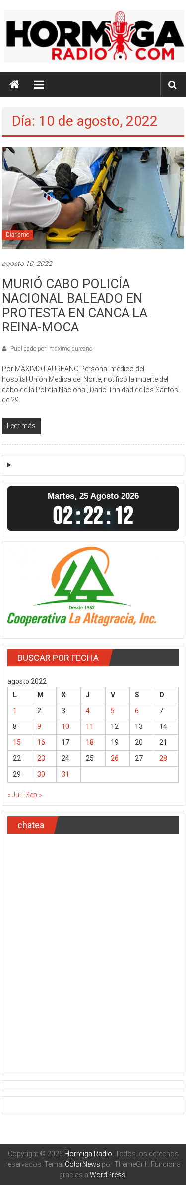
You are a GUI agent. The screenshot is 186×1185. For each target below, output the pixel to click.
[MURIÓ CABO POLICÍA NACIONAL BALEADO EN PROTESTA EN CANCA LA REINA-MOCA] (93, 197)
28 (163, 758)
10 (65, 726)
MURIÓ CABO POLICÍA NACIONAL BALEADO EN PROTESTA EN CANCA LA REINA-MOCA (74, 305)
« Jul (14, 795)
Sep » (33, 795)
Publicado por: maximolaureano (50, 348)
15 (17, 742)
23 (41, 758)
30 (41, 774)
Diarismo (17, 234)
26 (115, 758)
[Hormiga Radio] (14, 84)
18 (90, 742)
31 (65, 774)
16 (41, 742)
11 (90, 726)
